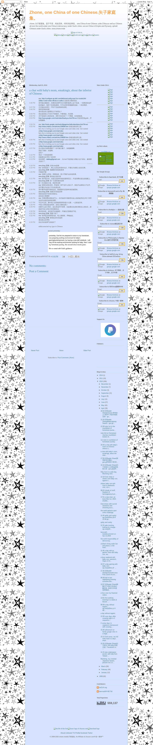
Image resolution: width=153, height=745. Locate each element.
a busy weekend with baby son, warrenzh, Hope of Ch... (108, 559)
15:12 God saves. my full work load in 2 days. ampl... (109, 638)
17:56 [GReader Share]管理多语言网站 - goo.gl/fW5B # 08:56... (109, 460)
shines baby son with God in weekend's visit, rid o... (108, 485)
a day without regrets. (108, 613)
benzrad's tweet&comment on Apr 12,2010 (108, 534)
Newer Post (35, 350)
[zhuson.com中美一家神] (110, 111)
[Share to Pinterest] (78, 256)
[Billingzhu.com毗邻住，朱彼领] (110, 109)
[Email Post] (63, 256)
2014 (101, 375)
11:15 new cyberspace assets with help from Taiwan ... (109, 654)
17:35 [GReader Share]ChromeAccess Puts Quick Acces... (109, 572)
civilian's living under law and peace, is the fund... (109, 545)
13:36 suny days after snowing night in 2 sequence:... (108, 618)
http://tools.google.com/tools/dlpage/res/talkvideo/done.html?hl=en (65, 124)
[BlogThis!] (71, 256)
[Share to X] (74, 256)
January (104, 672)
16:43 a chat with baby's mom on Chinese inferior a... (109, 446)
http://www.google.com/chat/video (51, 131)
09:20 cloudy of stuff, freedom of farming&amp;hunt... (109, 492)
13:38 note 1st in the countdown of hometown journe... (108, 428)
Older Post (87, 350)
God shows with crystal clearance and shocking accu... (109, 505)
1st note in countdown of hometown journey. (109, 441)
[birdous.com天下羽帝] (110, 120)
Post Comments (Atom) (66, 358)
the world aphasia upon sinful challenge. (109, 511)
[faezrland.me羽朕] (110, 96)
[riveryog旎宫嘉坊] (110, 103)
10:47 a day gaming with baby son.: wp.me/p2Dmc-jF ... (109, 566)
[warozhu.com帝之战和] (110, 135)
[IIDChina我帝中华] (110, 113)
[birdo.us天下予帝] (110, 118)
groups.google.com (113, 187)
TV (74, 733)
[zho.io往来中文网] (110, 94)
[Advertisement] (76, 53)
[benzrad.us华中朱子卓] (110, 92)
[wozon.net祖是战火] (110, 124)
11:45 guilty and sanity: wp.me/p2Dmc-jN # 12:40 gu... (109, 517)
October (104, 390)
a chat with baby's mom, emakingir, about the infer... (109, 453)
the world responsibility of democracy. (109, 540)
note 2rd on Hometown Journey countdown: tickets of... (108, 435)
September (105, 393)
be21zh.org (103, 687)
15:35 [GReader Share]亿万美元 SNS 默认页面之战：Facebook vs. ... (109, 646)
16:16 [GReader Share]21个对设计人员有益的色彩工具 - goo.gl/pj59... (109, 467)
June (103, 402)
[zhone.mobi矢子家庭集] (110, 115)
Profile (77, 733)
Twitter (90, 733)
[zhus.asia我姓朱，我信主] (110, 98)
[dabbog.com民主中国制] (110, 128)
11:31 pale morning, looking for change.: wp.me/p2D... (108, 527)
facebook (84, 733)
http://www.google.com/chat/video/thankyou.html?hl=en (58, 118)
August (104, 396)
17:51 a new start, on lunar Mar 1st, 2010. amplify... (108, 499)
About (63, 733)
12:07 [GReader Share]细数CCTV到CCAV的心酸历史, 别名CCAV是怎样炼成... (109, 587)
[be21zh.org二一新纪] (110, 90)
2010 (101, 381)
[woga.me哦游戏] (110, 130)
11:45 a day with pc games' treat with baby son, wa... (109, 552)
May (103, 405)
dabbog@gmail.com (53, 159)
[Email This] (69, 256)
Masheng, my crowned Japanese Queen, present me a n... (108, 660)
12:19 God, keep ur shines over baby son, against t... (109, 478)
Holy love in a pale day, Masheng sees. (109, 473)
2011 (101, 378)
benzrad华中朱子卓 (105, 691)
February (104, 669)
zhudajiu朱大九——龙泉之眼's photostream (109, 159)
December (105, 384)
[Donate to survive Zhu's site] (110, 337)
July (103, 399)
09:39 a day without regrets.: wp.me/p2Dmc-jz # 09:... (108, 607)
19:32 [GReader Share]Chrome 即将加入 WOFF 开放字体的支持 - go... (109, 413)
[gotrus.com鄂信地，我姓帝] (110, 107)
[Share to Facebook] (76, 256)
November (105, 387)
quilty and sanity (106, 522)
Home (61, 350)
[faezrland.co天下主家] (110, 126)
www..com (105, 151)
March (103, 666)
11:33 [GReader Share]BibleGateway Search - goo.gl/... (109, 421)
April (103, 408)
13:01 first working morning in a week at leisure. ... (109, 599)
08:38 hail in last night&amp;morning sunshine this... (108, 579)
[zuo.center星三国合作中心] (110, 132)
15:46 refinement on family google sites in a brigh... (109, 631)
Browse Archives (112, 185)
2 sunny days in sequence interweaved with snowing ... (109, 625)
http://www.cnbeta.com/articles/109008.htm (53, 126)
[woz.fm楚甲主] (110, 137)
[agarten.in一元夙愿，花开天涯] (110, 101)
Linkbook (69, 733)
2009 (101, 676)
